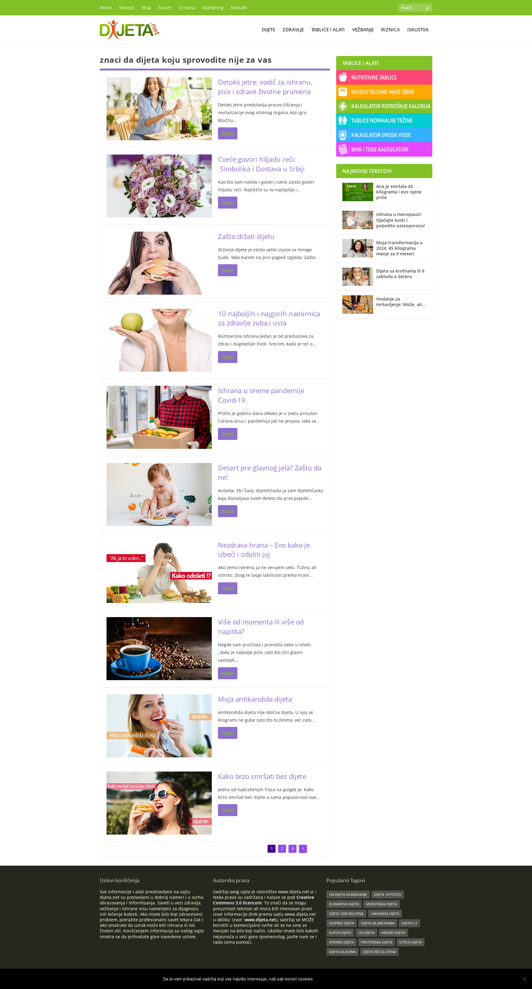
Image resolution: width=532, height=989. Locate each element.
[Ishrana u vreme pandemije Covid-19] (159, 417)
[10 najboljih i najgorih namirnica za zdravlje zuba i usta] (159, 340)
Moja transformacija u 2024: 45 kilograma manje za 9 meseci (399, 248)
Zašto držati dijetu (246, 236)
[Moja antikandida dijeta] (159, 725)
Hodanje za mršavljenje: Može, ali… (400, 301)
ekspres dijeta (341, 923)
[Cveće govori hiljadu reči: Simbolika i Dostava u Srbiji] (159, 185)
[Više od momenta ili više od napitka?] (159, 648)
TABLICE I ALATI (328, 30)
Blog (146, 7)
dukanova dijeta (344, 904)
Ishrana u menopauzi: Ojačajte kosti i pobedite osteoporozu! (400, 219)
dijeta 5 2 (409, 923)
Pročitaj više (350, 978)
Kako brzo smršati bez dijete (262, 776)
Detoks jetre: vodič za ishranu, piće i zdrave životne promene (265, 86)
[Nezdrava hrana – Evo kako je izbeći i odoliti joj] (159, 571)
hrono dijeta (393, 932)
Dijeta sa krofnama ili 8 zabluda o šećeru (400, 273)
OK (322, 978)
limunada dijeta (385, 913)
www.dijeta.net (260, 920)
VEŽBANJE (363, 30)
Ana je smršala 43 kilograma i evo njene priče (398, 191)
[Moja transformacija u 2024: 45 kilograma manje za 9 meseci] (357, 248)
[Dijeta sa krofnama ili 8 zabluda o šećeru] (357, 276)
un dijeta (366, 932)
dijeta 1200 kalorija (346, 913)
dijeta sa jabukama (377, 923)
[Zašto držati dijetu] (159, 263)
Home (106, 7)
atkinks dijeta (341, 942)
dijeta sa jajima (342, 951)
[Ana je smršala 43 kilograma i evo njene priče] (357, 192)
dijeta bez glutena (379, 951)
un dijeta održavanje (348, 894)
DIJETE (268, 30)
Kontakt (239, 7)
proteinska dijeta (376, 942)
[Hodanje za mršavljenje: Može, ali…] (357, 304)
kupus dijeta (340, 932)
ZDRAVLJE (293, 30)
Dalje (228, 133)
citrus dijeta (410, 942)
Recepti (127, 7)
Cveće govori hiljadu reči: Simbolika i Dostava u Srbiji (261, 163)
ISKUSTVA (418, 30)
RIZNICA (390, 30)
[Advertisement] (384, 364)
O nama (187, 7)
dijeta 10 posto (387, 894)
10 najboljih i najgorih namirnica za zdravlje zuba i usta (269, 318)
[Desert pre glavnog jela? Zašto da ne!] (159, 494)
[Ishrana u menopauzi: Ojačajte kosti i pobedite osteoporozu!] (357, 220)
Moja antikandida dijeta (255, 699)
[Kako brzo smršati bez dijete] (159, 803)
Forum (164, 7)
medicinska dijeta (381, 904)
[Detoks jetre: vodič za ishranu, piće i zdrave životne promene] (159, 108)
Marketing (213, 7)
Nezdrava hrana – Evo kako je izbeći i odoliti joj (264, 549)
